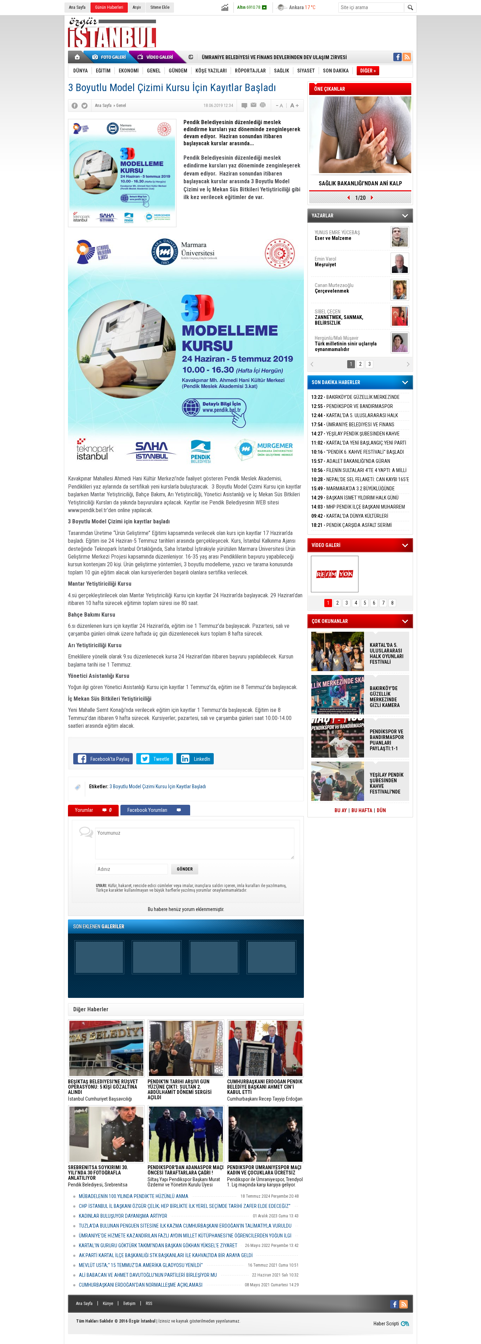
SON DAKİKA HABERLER (336, 382)
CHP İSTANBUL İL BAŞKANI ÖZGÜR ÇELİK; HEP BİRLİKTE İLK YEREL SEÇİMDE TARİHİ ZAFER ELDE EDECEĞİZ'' (185, 1206)
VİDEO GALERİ (326, 545)
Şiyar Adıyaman (342, 261)
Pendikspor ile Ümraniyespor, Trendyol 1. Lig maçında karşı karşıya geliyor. (265, 1176)
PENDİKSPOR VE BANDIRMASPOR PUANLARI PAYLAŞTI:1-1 (352, 410)
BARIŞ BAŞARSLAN (334, 340)
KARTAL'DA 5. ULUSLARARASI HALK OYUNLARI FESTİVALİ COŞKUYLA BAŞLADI (354, 419)
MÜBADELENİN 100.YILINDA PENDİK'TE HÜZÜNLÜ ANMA (133, 1196)
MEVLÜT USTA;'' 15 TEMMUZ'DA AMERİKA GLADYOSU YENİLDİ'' (141, 1265)
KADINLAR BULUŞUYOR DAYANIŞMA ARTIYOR (123, 1216)
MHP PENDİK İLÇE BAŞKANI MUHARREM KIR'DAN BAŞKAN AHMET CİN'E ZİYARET (358, 511)
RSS (149, 1303)
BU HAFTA (361, 810)
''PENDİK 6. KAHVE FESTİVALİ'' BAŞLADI (357, 452)
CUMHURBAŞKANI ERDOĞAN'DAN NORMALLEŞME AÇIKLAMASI (140, 1285)
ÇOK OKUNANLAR (330, 621)
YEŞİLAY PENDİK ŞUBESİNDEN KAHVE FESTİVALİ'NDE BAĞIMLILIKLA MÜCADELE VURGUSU (387, 783)
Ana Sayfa (77, 7)
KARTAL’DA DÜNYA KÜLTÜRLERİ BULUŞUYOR (349, 520)
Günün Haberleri (109, 7)
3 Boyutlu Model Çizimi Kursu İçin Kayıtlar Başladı (158, 786)
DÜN (381, 810)
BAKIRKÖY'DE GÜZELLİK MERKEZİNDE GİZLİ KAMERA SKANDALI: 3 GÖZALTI (355, 401)
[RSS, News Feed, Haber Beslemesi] (406, 57)
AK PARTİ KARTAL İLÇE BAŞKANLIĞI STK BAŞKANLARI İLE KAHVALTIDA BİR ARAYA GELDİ (166, 1255)
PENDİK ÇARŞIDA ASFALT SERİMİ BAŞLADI (351, 529)
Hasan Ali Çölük (341, 288)
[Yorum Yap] (245, 105)
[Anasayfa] (77, 57)
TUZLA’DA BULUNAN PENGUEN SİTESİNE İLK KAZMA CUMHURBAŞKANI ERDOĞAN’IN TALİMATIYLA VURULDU (185, 1226)
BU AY (341, 810)
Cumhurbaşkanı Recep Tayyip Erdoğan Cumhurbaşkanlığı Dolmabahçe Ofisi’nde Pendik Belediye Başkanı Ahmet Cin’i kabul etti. (264, 1090)
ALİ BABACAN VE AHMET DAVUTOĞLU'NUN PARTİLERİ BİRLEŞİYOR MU (148, 1275)
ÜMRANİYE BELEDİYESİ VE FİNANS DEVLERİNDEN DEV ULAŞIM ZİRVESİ (274, 57)
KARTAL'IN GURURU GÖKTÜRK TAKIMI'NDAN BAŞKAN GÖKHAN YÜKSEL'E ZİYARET (158, 1245)
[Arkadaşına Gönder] (254, 105)
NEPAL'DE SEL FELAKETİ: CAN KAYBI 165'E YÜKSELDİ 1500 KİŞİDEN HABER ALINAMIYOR (360, 483)
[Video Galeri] (156, 57)
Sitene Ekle (159, 7)
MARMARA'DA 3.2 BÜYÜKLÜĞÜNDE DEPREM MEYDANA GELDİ (353, 492)
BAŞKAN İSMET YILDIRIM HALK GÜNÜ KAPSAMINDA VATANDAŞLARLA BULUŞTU (355, 502)
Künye (108, 1303)
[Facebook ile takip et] (397, 57)
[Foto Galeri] (110, 57)
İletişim (129, 1303)
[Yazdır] (263, 105)
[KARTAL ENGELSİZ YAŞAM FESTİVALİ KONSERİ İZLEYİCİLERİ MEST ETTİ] (334, 574)
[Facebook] (74, 105)
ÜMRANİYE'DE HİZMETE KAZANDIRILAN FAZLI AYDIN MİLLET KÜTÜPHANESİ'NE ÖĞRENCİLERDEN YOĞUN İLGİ (185, 1235)
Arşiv (137, 7)
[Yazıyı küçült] (279, 105)
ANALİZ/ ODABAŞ (343, 238)
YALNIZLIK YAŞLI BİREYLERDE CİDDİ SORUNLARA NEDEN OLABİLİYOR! (360, 185)
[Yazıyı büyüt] (294, 105)
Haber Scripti (386, 1323)
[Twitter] (84, 105)
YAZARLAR (322, 215)
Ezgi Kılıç (345, 314)
